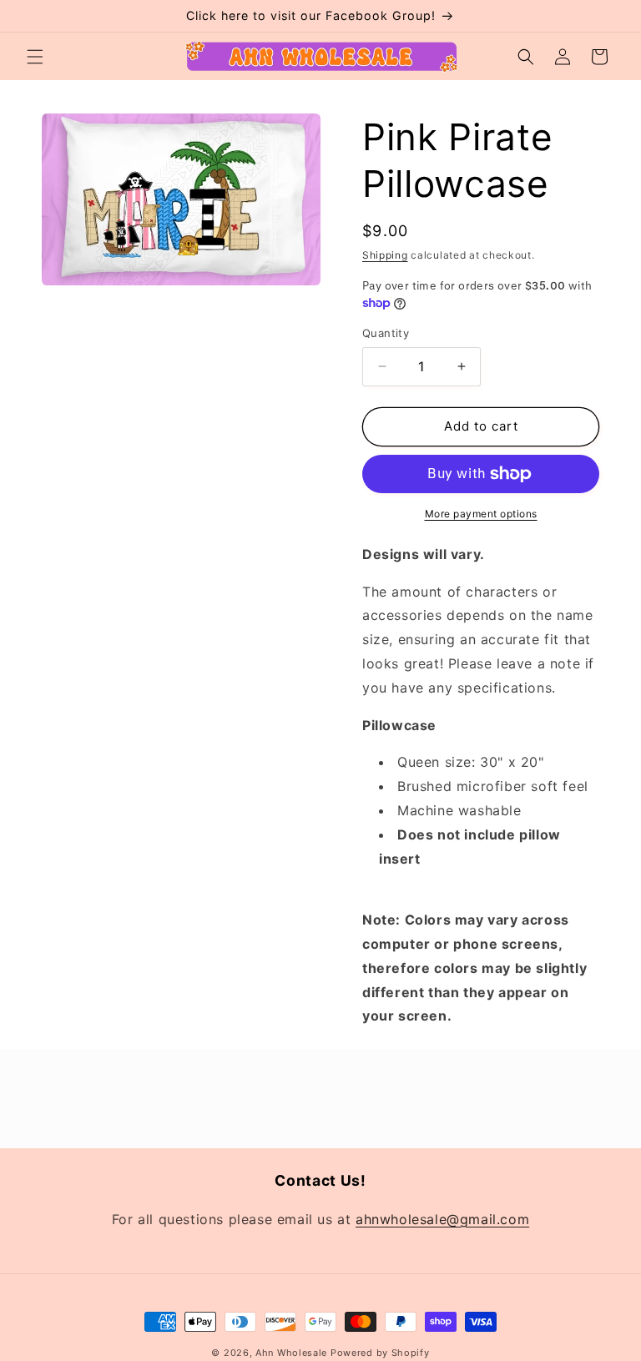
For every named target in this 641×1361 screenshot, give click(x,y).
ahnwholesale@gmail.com (442, 1219)
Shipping (385, 255)
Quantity (385, 333)
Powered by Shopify (380, 1352)
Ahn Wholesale (291, 1352)
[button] (35, 56)
